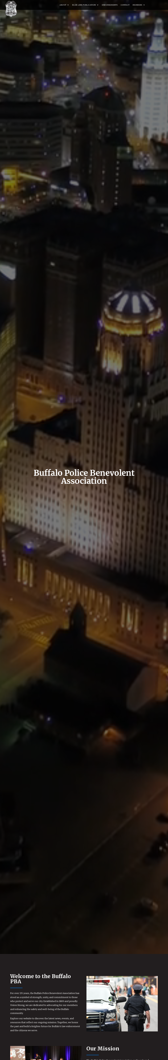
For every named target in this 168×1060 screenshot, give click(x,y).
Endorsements (110, 5)
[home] (11, 9)
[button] (64, 4)
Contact (125, 5)
